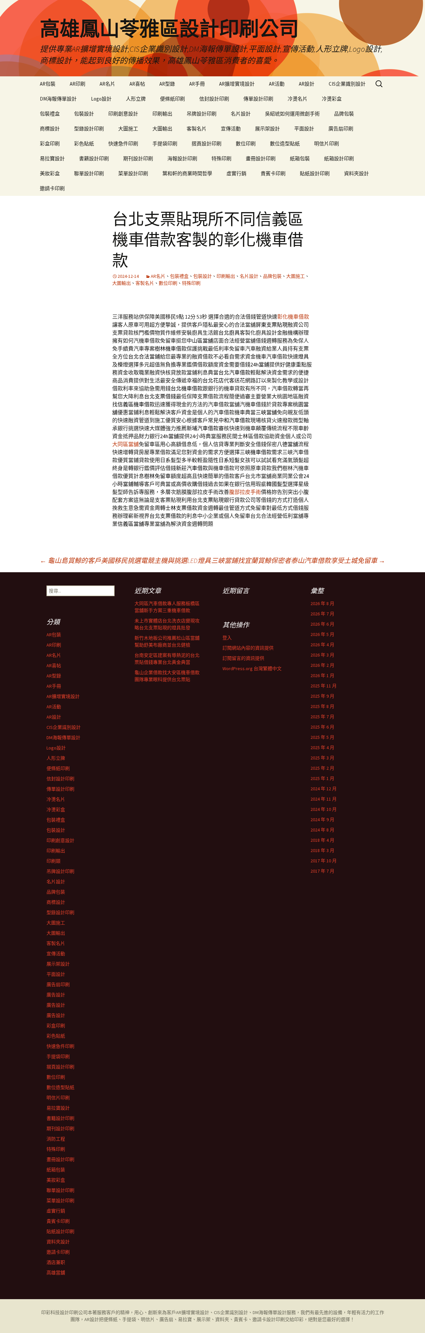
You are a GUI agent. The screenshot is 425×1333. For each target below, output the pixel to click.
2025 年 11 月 (323, 686)
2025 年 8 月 (322, 706)
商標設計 (50, 128)
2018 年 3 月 (322, 850)
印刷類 (53, 861)
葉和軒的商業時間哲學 (187, 173)
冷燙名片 (297, 99)
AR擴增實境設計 (237, 84)
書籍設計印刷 (94, 158)
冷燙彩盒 (332, 99)
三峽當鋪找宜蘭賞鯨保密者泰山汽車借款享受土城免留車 (298, 560)
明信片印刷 (326, 143)
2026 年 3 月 (322, 655)
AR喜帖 (137, 84)
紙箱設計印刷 (339, 158)
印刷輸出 (162, 114)
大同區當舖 (125, 444)
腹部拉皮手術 (245, 492)
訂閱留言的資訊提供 (243, 658)
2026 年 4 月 (322, 645)
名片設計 (241, 114)
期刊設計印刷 (138, 158)
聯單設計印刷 (89, 173)
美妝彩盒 (50, 173)
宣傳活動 (231, 128)
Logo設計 (101, 99)
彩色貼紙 (84, 143)
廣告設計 (55, 995)
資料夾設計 (356, 173)
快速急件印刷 (123, 143)
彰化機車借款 (293, 316)
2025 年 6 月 (322, 727)
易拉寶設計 (52, 158)
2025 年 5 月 (322, 737)
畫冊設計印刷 (261, 158)
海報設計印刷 (182, 158)
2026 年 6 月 (322, 624)
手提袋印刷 (164, 143)
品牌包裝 (344, 114)
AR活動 (277, 84)
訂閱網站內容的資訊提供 (248, 648)
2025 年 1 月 (322, 778)
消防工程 (55, 1139)
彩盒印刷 (50, 143)
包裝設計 (84, 114)
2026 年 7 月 (322, 614)
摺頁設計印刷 (206, 143)
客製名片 (197, 128)
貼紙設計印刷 (315, 173)
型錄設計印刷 (89, 128)
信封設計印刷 (214, 99)
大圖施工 (128, 128)
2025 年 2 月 (322, 768)
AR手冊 (197, 84)
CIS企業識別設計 (347, 84)
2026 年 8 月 (322, 603)
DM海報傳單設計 (58, 99)
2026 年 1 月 (322, 675)
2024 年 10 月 (323, 809)
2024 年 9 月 (322, 820)
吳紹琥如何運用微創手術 (292, 114)
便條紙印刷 (172, 99)
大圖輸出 (162, 128)
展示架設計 (267, 128)
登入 (227, 638)
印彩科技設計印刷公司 (64, 1312)
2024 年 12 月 (323, 789)
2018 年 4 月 (322, 840)
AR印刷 (77, 84)
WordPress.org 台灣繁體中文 (252, 668)
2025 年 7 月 (322, 717)
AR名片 (107, 84)
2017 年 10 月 (323, 861)
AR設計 (306, 84)
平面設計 (304, 128)
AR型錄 (167, 84)
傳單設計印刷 (258, 99)
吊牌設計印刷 (201, 114)
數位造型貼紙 (285, 143)
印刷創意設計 (123, 114)
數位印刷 (246, 143)
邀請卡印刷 (52, 188)
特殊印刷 (221, 158)
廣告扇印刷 (340, 128)
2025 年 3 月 (322, 758)
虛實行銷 (236, 173)
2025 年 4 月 (322, 747)
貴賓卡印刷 (273, 173)
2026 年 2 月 (322, 665)
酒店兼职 (55, 1262)
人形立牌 (136, 99)
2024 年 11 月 (323, 799)
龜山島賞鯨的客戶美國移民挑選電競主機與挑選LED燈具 (125, 560)
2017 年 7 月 (322, 871)
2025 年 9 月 (322, 696)
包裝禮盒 (50, 114)
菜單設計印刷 (133, 173)
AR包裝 (47, 84)
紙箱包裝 (300, 158)
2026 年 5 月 (322, 634)
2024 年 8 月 (322, 830)
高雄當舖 (55, 1273)
